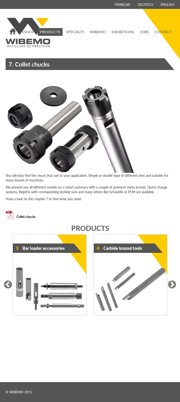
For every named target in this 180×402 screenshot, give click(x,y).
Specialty (75, 31)
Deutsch (145, 4)
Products (50, 31)
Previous (8, 285)
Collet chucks (25, 216)
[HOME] (13, 31)
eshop (28, 31)
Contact (163, 31)
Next (172, 285)
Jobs (144, 31)
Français (122, 4)
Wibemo (98, 31)
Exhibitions (123, 31)
